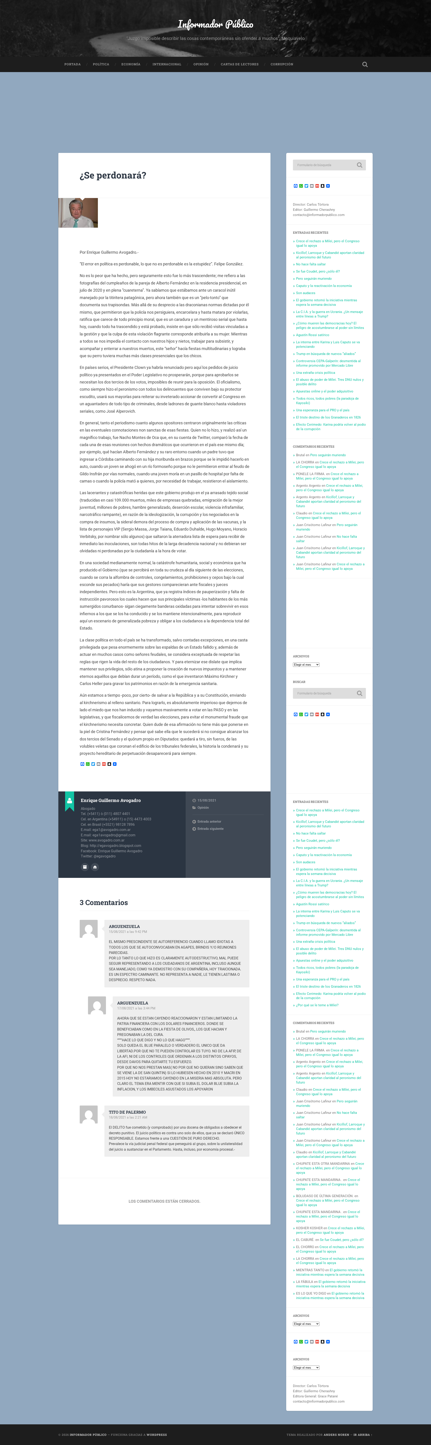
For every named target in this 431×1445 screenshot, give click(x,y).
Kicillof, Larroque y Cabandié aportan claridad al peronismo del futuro (330, 255)
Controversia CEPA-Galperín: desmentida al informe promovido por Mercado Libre (328, 363)
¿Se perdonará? (113, 175)
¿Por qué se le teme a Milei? (317, 1005)
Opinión (201, 64)
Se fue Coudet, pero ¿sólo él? (318, 271)
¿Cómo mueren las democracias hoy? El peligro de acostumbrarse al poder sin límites (330, 325)
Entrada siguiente (211, 829)
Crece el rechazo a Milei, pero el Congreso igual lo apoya (330, 464)
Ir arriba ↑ (363, 1434)
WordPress (157, 1434)
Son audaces (305, 293)
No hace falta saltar (311, 264)
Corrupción (282, 64)
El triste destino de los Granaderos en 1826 (328, 417)
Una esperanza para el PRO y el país (323, 410)
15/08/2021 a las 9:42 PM (128, 932)
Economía (131, 64)
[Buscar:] (329, 165)
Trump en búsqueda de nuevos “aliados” (326, 354)
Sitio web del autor (95, 867)
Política (101, 64)
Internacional (167, 64)
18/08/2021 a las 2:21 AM (128, 1117)
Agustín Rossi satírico (312, 335)
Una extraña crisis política (315, 373)
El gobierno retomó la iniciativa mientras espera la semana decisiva (326, 302)
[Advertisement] (215, 105)
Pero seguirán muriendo (314, 279)
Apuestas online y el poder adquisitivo (324, 391)
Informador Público (215, 24)
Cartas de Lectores (240, 64)
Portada (72, 64)
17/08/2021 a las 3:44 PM (136, 1008)
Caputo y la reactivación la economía (324, 286)
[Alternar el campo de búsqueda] (365, 64)
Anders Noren (336, 1434)
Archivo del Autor (85, 867)
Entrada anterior (209, 821)
